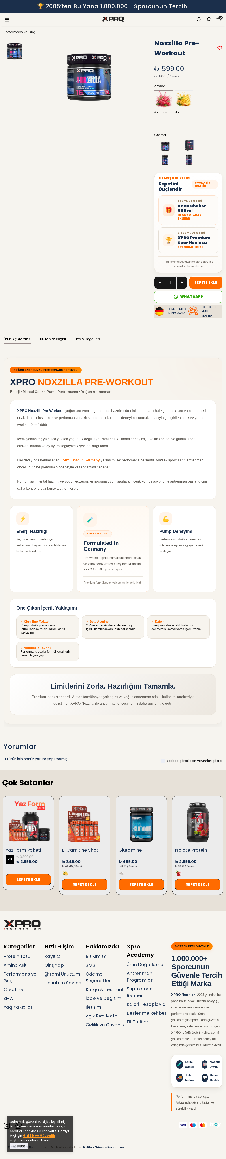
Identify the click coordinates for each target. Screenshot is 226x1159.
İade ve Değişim (103, 998)
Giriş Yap (54, 965)
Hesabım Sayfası (63, 983)
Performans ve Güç (19, 32)
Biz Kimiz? (96, 956)
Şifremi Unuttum (62, 974)
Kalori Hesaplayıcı (146, 1004)
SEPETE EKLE (205, 282)
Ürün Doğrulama (145, 964)
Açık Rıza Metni (102, 1016)
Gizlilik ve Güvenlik (39, 1135)
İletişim (93, 1007)
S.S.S (90, 965)
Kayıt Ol (53, 956)
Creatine (13, 989)
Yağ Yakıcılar (18, 1007)
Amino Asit (15, 965)
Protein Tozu (17, 956)
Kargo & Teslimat (105, 989)
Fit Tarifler (137, 1022)
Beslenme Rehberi (147, 1013)
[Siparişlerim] (209, 19)
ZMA (8, 998)
